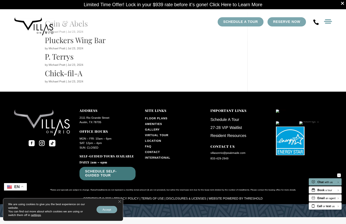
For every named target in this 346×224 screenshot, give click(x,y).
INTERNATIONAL (157, 157)
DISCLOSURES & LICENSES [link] (186, 198)
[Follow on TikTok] (52, 143)
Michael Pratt (57, 48)
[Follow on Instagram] (41, 143)
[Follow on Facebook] (32, 143)
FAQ (148, 146)
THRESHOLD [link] (253, 198)
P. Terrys (59, 57)
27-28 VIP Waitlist (226, 127)
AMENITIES (153, 124)
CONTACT (152, 152)
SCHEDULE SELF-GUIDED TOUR (101, 173)
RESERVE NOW (286, 22)
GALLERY (152, 129)
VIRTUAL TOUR (156, 135)
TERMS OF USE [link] (152, 198)
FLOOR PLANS (156, 118)
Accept (107, 209)
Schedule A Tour (224, 119)
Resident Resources (228, 135)
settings (36, 215)
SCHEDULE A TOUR (240, 22)
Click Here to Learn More (235, 4)
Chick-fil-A (63, 74)
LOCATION (153, 140)
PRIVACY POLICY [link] (126, 198)
